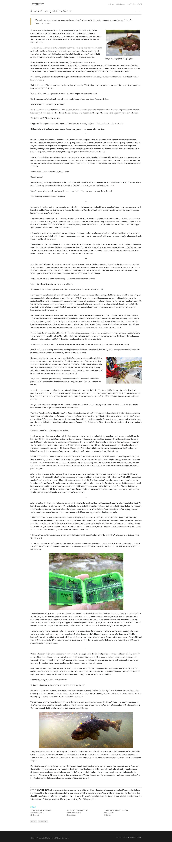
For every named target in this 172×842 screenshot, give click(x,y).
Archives (111, 4)
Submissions (120, 4)
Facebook (137, 837)
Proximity (37, 4)
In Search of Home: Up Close (40, 810)
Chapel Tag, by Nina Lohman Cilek (116, 810)
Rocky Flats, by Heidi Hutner (77, 810)
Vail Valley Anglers (87, 799)
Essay (33, 821)
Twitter (126, 837)
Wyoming (43, 821)
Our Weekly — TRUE (134, 4)
